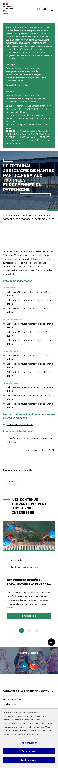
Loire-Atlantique (16, 560)
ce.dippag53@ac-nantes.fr (29, 124)
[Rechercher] (38, 10)
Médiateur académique (13, 699)
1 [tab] (21, 630)
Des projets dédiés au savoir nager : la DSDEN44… (29, 581)
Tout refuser (29, 751)
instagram (33, 666)
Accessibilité (44, 9)
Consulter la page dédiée (17, 85)
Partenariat (12, 481)
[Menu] (52, 10)
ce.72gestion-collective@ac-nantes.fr (34, 130)
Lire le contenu (29, 615)
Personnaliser (29, 742)
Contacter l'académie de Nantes (26, 691)
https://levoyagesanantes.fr (20, 424)
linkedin (24, 666)
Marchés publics (10, 704)
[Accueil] (11, 8)
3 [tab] (36, 630)
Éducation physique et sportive (23, 567)
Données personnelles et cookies (28, 727)
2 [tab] (29, 630)
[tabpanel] (29, 572)
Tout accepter (29, 760)
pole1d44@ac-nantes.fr (28, 105)
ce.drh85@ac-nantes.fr (27, 137)
